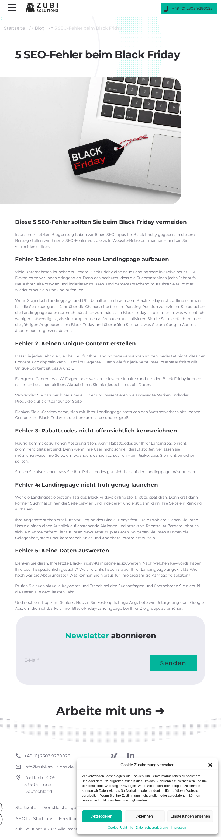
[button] (210, 765)
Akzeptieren (101, 816)
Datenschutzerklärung (152, 827)
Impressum (179, 827)
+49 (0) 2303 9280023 (47, 755)
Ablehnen (144, 816)
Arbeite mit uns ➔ (110, 710)
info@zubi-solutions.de (49, 766)
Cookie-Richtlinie (120, 827)
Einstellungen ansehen (190, 816)
